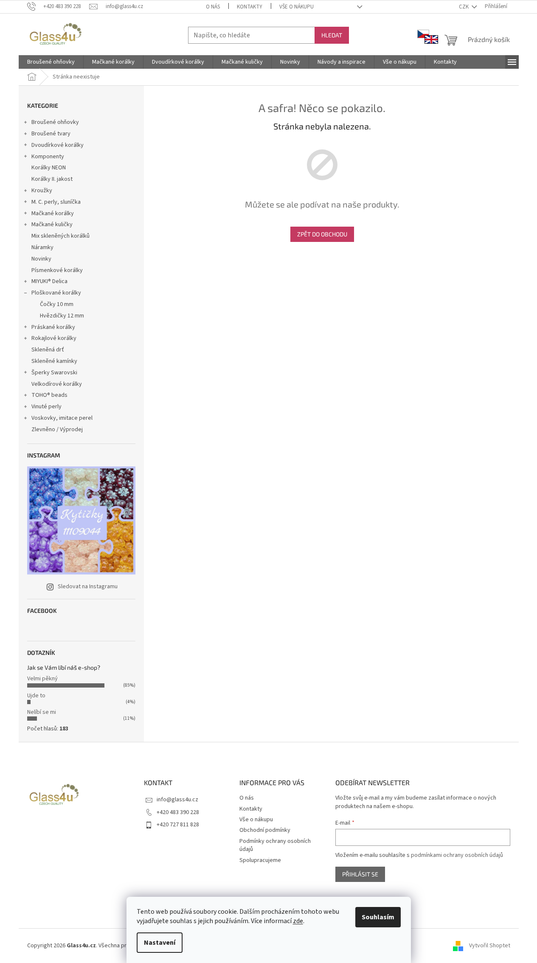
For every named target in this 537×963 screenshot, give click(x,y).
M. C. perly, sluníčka (56, 202)
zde (298, 921)
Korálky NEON (48, 167)
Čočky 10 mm (56, 304)
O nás (213, 7)
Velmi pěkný (42, 678)
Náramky (42, 247)
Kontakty (249, 7)
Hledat (331, 35)
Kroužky (41, 190)
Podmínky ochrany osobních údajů (275, 845)
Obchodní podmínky (264, 830)
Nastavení (159, 942)
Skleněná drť (47, 349)
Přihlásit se (360, 874)
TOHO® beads (49, 395)
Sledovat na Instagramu (88, 586)
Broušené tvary (50, 133)
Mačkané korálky (52, 213)
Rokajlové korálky (53, 338)
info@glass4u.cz (177, 799)
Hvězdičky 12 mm (62, 316)
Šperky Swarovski (54, 372)
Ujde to (36, 695)
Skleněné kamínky (54, 361)
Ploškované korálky (56, 293)
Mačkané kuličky (52, 224)
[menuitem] (51, 62)
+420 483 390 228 (178, 812)
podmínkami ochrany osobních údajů (457, 855)
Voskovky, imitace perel (62, 418)
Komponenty (47, 156)
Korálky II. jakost (52, 179)
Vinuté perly (46, 406)
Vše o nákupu (296, 7)
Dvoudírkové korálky (57, 145)
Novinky (41, 259)
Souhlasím (378, 917)
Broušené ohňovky (55, 122)
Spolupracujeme (260, 860)
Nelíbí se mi (41, 712)
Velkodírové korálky (56, 384)
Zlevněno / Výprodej (57, 429)
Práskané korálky (53, 327)
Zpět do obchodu (322, 234)
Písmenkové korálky (57, 270)
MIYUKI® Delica (49, 281)
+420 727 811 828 (178, 824)
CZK (464, 7)
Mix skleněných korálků (60, 236)
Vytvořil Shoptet (489, 945)
